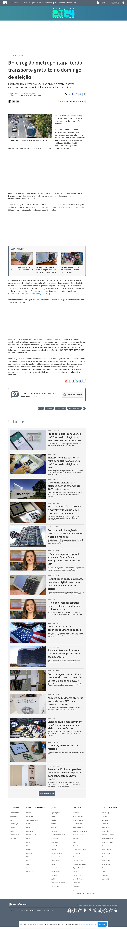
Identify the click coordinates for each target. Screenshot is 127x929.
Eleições (32, 3)
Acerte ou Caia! (78, 813)
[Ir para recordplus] (95, 910)
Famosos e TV (31, 835)
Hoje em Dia (77, 875)
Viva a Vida (29, 872)
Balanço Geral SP (78, 835)
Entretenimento (35, 807)
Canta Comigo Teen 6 (80, 849)
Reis (74, 890)
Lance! (12, 831)
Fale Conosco (20, 910)
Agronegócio (55, 813)
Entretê (40, 3)
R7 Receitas (30, 857)
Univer (104, 872)
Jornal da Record (78, 879)
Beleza (28, 813)
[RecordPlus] (102, 2)
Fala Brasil (76, 872)
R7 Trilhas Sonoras (108, 835)
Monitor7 (54, 864)
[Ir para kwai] (85, 910)
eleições (40, 408)
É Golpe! (54, 846)
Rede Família (106, 864)
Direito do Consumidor (58, 835)
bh (84, 408)
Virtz (27, 868)
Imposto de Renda (57, 853)
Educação (54, 842)
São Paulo (54, 875)
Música (28, 849)
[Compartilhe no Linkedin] (73, 94)
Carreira (104, 816)
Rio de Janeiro (55, 872)
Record (62, 3)
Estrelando (29, 831)
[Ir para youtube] (116, 910)
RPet (27, 860)
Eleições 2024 (20, 56)
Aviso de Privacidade (89, 924)
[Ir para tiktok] (100, 910)
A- (18, 101)
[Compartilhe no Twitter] (66, 94)
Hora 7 (53, 849)
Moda (28, 846)
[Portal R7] (5, 2)
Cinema (28, 824)
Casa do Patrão (78, 853)
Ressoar (104, 868)
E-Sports (12, 820)
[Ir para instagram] (118, 3)
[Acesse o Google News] (80, 94)
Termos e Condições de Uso (44, 910)
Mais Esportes (14, 835)
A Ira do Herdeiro (78, 816)
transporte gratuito (74, 408)
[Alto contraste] (9, 101)
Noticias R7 (11, 56)
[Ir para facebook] (113, 3)
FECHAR (102, 924)
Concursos (54, 831)
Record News (71, 3)
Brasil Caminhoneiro (79, 846)
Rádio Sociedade (107, 838)
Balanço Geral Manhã (80, 831)
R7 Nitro (29, 853)
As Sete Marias (77, 824)
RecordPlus (105, 831)
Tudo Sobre (55, 886)
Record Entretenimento (109, 846)
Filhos (28, 838)
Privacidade (30, 910)
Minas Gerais (55, 860)
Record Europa (106, 849)
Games (28, 842)
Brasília (24, 3)
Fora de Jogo (14, 824)
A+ (14, 101)
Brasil (53, 816)
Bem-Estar (29, 816)
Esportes (48, 3)
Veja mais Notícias (47, 793)
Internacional (55, 857)
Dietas (28, 827)
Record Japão (106, 853)
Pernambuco (55, 868)
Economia (54, 838)
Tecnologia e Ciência (58, 883)
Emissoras (105, 824)
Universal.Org (106, 879)
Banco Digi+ (106, 813)
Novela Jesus (77, 883)
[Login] (123, 2)
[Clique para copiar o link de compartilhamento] (84, 94)
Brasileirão (13, 816)
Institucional (109, 807)
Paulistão (13, 838)
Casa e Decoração (32, 820)
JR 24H (55, 3)
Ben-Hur (75, 838)
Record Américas (107, 842)
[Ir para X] (115, 3)
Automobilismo (15, 813)
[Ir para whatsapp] (111, 910)
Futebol (12, 827)
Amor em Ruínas (78, 820)
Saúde (53, 879)
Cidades (53, 827)
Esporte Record (78, 868)
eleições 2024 (49, 408)
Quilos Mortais (77, 886)
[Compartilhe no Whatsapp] (77, 94)
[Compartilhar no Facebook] (70, 94)
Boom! (75, 842)
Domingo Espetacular (80, 864)
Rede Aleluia (106, 860)
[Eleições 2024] (63, 13)
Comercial (105, 820)
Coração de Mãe (78, 860)
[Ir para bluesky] (69, 910)
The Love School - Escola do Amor (84, 894)
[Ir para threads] (90, 910)
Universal (105, 875)
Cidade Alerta (77, 857)
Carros (53, 824)
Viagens (28, 864)
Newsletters (106, 827)
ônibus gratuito (61, 408)
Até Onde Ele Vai (78, 827)
